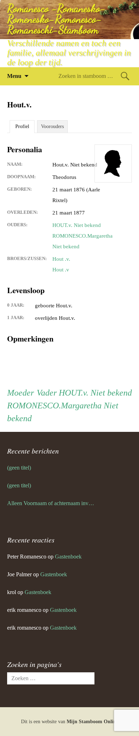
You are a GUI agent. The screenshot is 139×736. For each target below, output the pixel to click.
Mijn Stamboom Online (92, 721)
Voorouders (52, 126)
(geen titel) (19, 468)
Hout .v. (61, 259)
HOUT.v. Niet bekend (76, 225)
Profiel (22, 126)
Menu (14, 76)
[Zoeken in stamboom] (125, 76)
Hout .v (60, 269)
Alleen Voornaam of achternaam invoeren (50, 503)
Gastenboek (68, 557)
